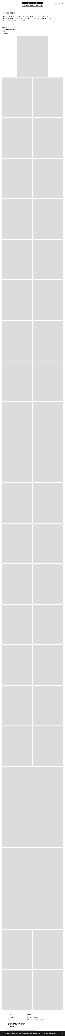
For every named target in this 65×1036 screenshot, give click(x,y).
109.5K (15, 21)
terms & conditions (13, 1016)
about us (30, 1016)
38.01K (23, 21)
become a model (32, 1017)
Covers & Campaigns (8, 29)
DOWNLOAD (5, 33)
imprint (9, 1019)
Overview (5, 31)
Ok (35, 1029)
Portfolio (5, 27)
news (29, 1014)
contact (10, 1014)
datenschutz (11, 1017)
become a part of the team (36, 1019)
